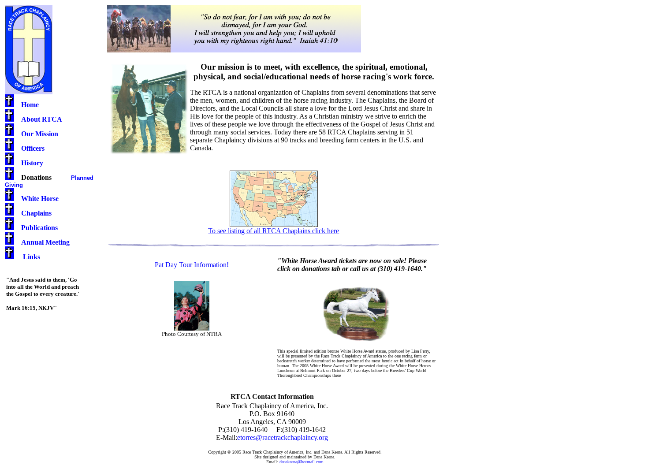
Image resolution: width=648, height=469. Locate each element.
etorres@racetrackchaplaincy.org (282, 437)
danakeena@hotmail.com (301, 461)
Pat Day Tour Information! (192, 264)
